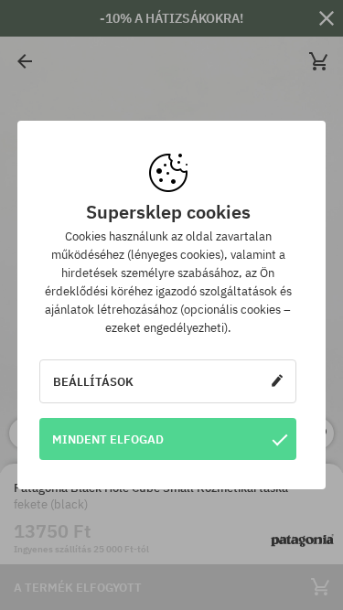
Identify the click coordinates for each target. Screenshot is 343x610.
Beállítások (93, 381)
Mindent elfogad (108, 439)
